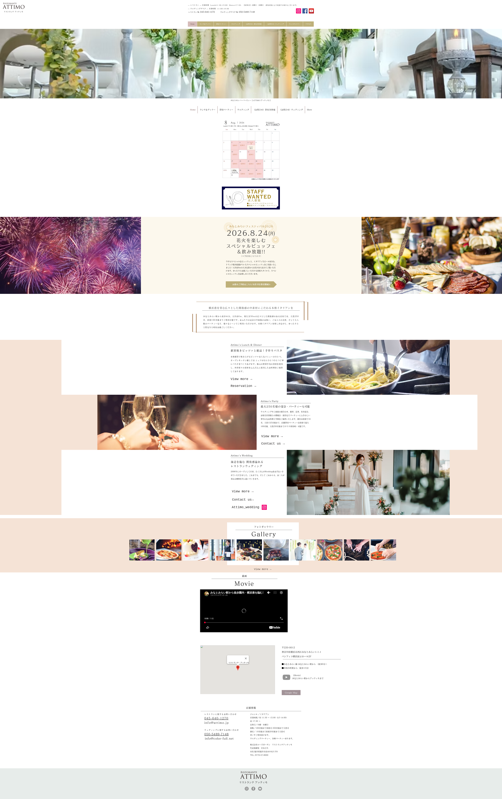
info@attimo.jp (216, 722)
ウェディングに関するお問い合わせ (221, 730)
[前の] (11, 64)
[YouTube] (311, 10)
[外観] (255, 93)
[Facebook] (304, 10)
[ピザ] (252, 93)
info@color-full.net (219, 738)
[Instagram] (298, 10)
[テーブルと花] (246, 93)
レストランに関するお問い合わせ (220, 714)
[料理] (250, 93)
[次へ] (491, 64)
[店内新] (248, 93)
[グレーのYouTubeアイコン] (286, 677)
